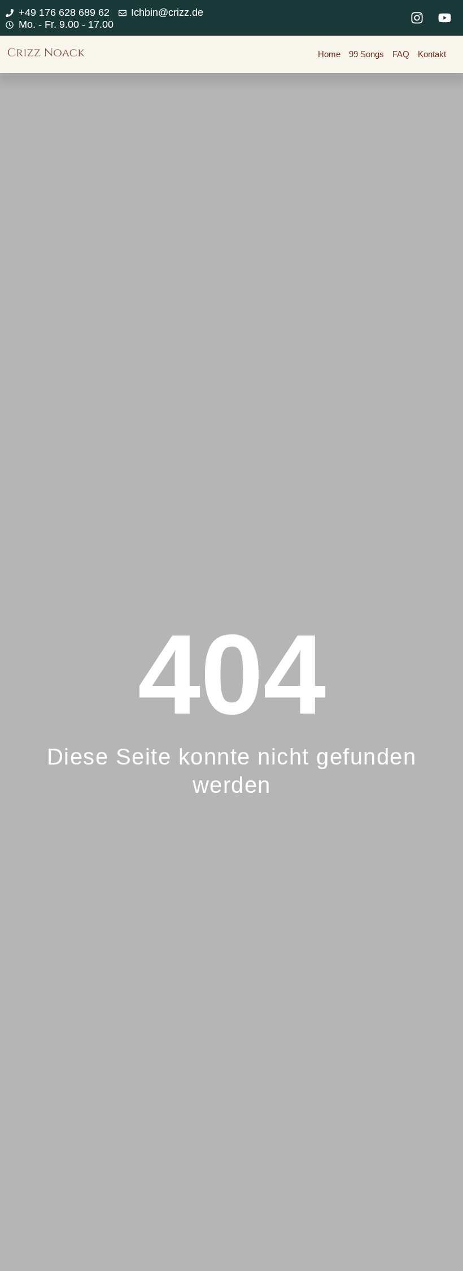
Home (329, 54)
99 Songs (366, 54)
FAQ (400, 54)
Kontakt (432, 54)
